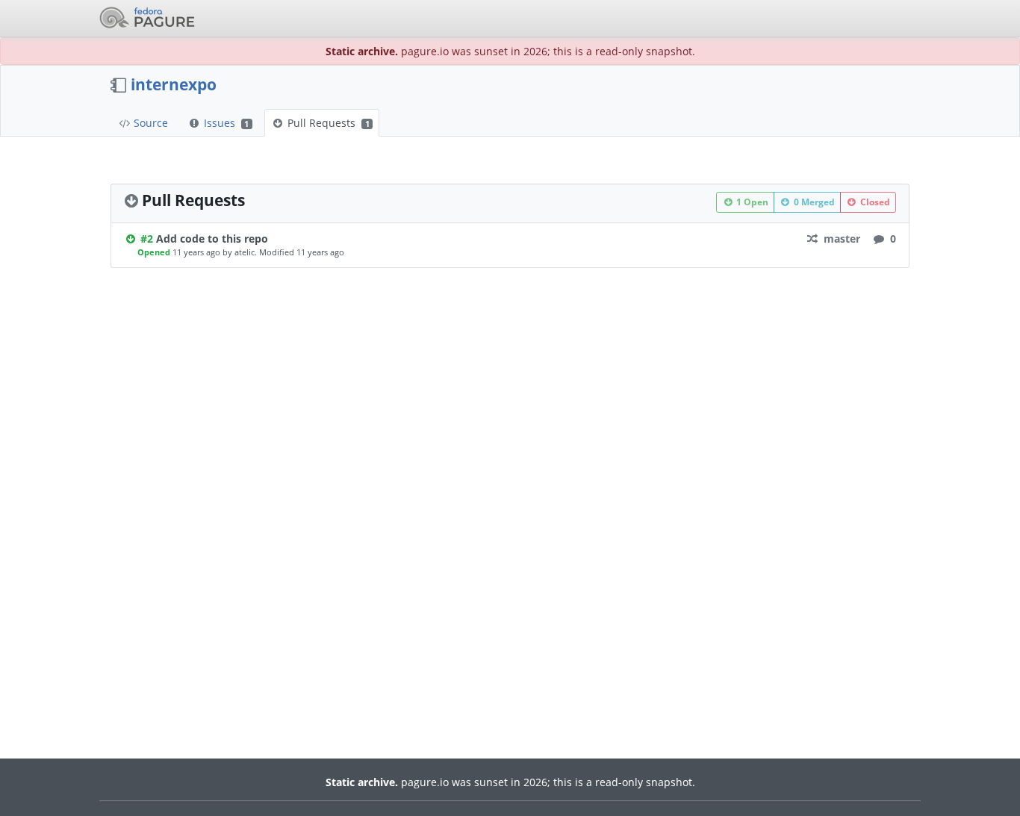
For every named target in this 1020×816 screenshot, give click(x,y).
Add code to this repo (212, 238)
